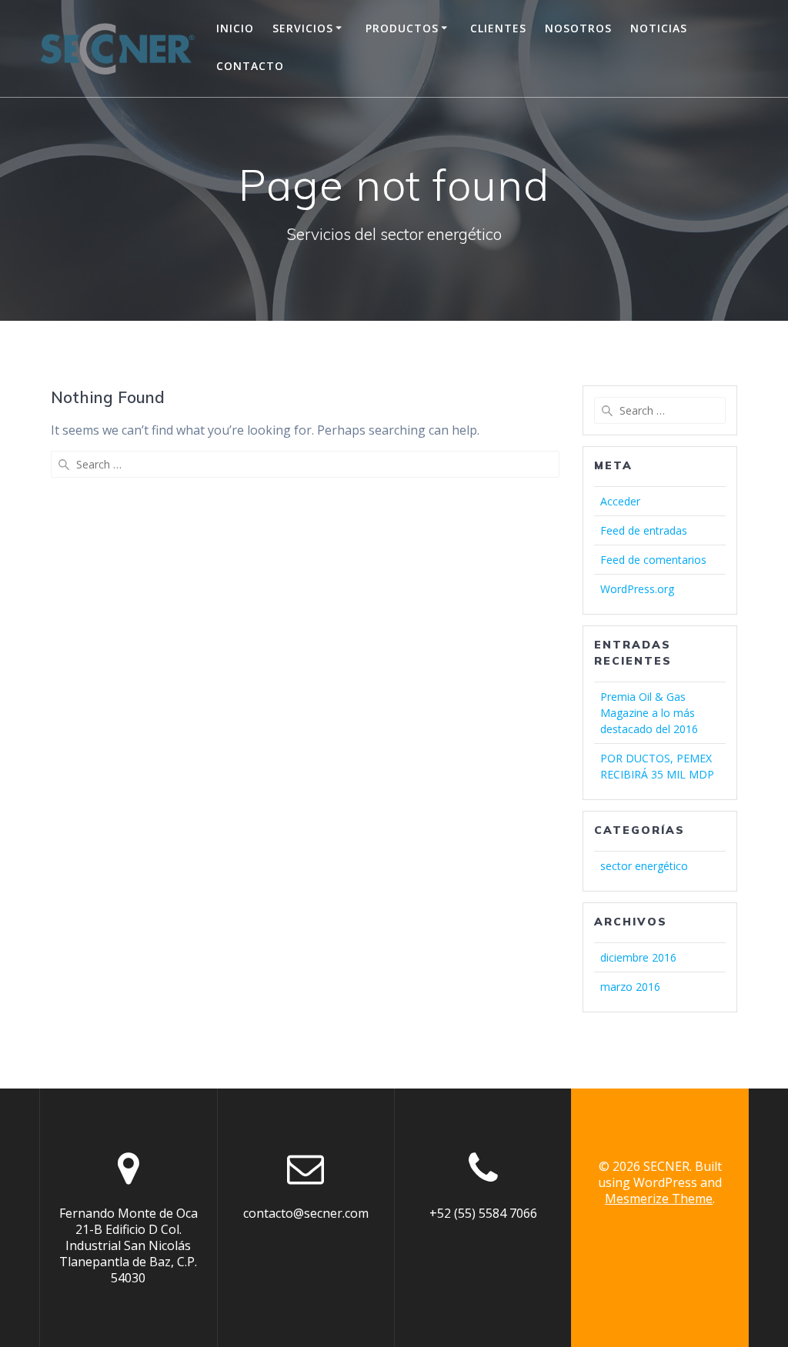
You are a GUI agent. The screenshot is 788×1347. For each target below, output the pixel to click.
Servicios (302, 28)
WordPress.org (637, 589)
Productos (402, 28)
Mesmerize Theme (659, 1198)
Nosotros (578, 28)
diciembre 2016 (638, 957)
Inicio (235, 28)
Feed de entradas (643, 530)
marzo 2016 (630, 986)
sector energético (644, 866)
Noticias (658, 28)
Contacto (250, 65)
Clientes (498, 28)
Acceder (620, 501)
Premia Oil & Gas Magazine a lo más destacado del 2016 (649, 712)
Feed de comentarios (653, 559)
